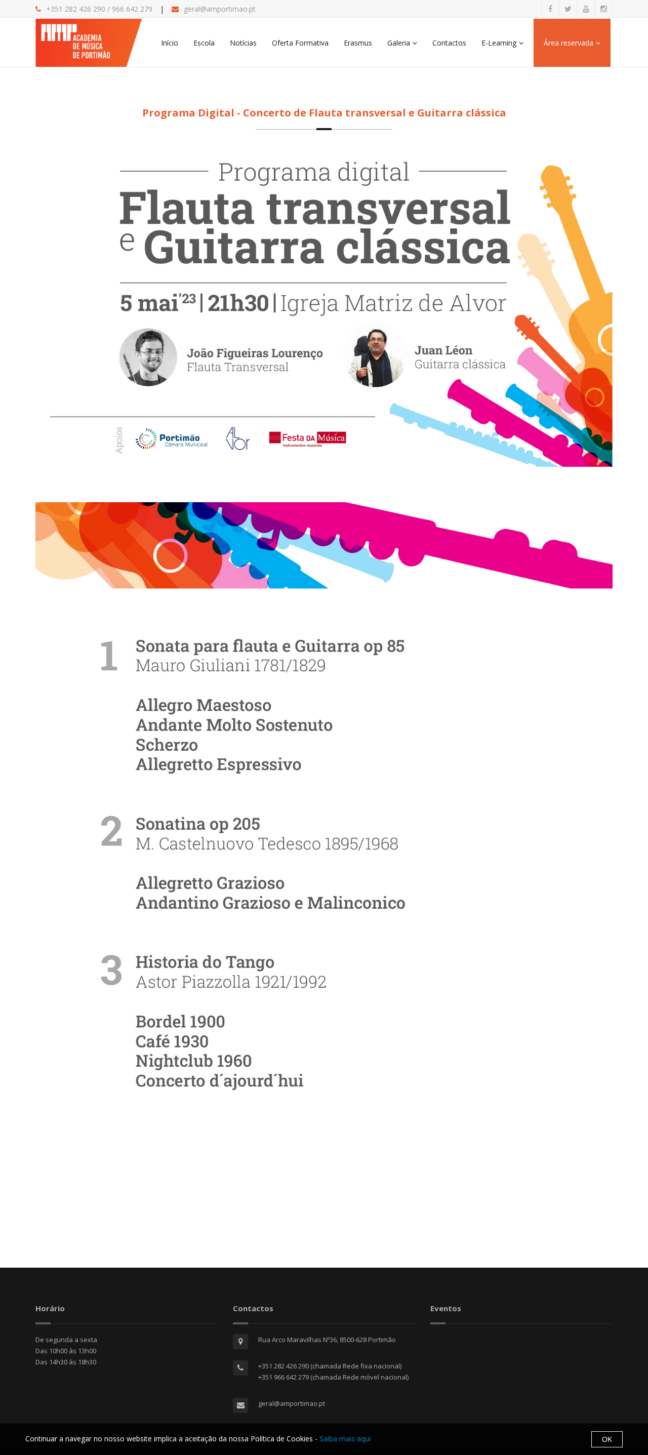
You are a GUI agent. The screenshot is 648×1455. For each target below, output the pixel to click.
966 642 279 (132, 9)
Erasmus (358, 43)
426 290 (91, 9)
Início (169, 43)
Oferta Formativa (300, 43)
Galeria (398, 43)
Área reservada (568, 43)
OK (607, 1439)
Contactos (449, 43)
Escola (204, 43)
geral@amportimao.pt (220, 9)
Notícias (243, 43)
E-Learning (498, 43)
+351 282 (61, 9)
